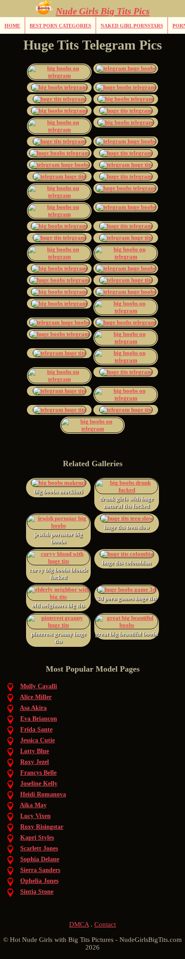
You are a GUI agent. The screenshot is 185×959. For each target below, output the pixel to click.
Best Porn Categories (60, 25)
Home (12, 25)
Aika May (33, 805)
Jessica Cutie (37, 740)
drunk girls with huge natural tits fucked (127, 502)
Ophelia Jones (39, 880)
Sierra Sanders (40, 870)
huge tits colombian (126, 562)
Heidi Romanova (43, 794)
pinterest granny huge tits (58, 638)
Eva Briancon (38, 718)
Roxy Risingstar (41, 826)
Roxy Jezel (34, 762)
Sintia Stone (36, 891)
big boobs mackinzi (58, 491)
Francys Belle (38, 772)
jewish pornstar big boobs (58, 538)
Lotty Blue (34, 751)
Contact (105, 924)
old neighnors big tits (58, 605)
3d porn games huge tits (127, 598)
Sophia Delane (39, 859)
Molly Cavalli (38, 686)
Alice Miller (36, 697)
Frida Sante (36, 729)
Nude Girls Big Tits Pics (103, 11)
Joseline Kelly (38, 783)
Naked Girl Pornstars (132, 25)
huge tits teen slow (127, 527)
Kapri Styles (37, 837)
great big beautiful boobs (126, 634)
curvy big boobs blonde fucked (58, 574)
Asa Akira (33, 707)
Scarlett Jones (39, 848)
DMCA (79, 924)
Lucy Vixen (35, 816)
